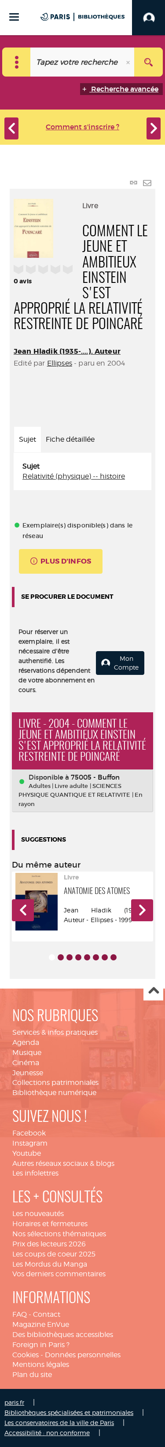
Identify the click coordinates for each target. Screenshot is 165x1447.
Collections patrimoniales (55, 1082)
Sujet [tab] (27, 439)
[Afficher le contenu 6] (96, 957)
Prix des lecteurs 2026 (49, 1244)
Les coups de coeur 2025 (53, 1254)
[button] (23, 910)
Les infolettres (35, 1173)
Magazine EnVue (40, 1324)
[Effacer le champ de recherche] (129, 62)
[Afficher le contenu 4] (78, 957)
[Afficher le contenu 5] (87, 957)
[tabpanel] (82, 472)
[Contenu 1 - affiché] (52, 957)
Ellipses (59, 363)
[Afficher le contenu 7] (105, 957)
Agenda (25, 1042)
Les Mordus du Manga (49, 1264)
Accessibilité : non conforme (47, 1432)
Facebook (29, 1133)
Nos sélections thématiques (59, 1234)
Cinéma (25, 1063)
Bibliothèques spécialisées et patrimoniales (68, 1412)
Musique (26, 1052)
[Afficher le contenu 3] (69, 957)
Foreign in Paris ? (41, 1345)
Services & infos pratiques (55, 1032)
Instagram (30, 1143)
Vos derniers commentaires (59, 1274)
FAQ (19, 1314)
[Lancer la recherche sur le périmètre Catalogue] (148, 62)
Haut (153, 991)
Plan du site (32, 1374)
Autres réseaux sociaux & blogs (63, 1163)
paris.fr (14, 1402)
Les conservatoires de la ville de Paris (59, 1422)
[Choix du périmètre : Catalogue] (16, 62)
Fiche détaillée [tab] (70, 439)
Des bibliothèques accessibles (62, 1334)
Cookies (25, 1355)
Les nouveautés (38, 1213)
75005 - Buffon (95, 777)
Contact (46, 1314)
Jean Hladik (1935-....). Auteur (67, 351)
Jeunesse (27, 1073)
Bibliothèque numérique (54, 1092)
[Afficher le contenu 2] (61, 957)
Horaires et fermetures (50, 1224)
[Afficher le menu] (14, 17)
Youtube (26, 1153)
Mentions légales (40, 1364)
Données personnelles (83, 1355)
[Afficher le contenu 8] (113, 957)
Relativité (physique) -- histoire (73, 476)
